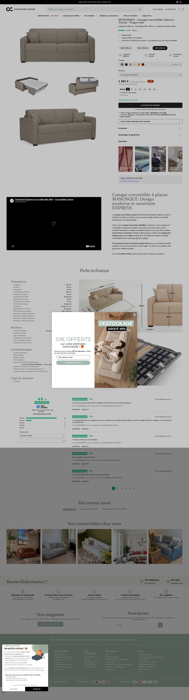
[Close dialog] (134, 314)
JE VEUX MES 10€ (73, 363)
